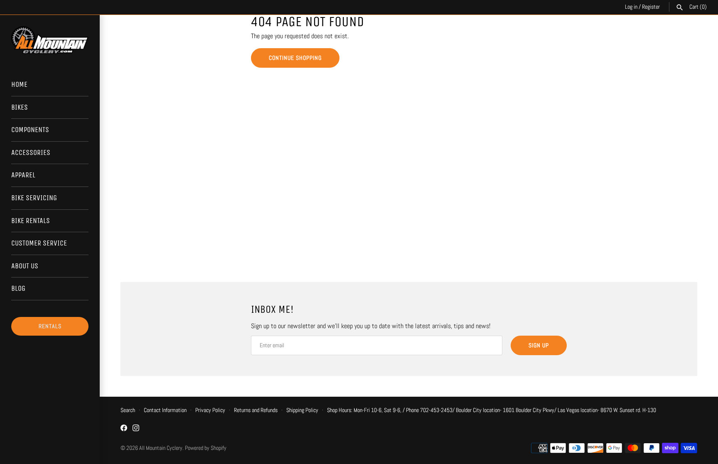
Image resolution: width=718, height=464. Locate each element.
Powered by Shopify (205, 448)
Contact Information (165, 410)
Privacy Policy (210, 410)
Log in (631, 6)
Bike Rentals (30, 220)
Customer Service (39, 243)
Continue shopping (295, 57)
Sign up (539, 345)
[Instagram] (136, 429)
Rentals (50, 326)
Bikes (19, 107)
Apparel (23, 174)
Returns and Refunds (256, 410)
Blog (18, 288)
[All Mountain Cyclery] (50, 40)
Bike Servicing (34, 197)
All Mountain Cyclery (160, 448)
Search (127, 410)
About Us (24, 265)
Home (19, 84)
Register (651, 6)
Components (30, 129)
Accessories (30, 152)
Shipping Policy (302, 410)
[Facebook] (123, 429)
